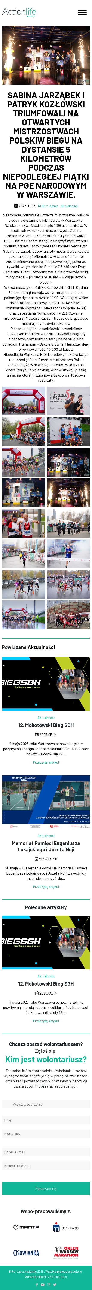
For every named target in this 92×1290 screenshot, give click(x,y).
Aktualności (46, 403)
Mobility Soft (47, 1276)
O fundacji (46, 417)
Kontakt (46, 446)
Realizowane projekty (46, 431)
